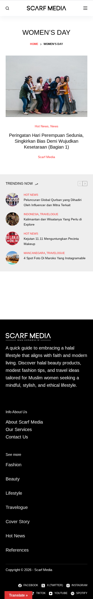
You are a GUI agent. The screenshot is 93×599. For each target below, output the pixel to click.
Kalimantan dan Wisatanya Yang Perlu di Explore (53, 221)
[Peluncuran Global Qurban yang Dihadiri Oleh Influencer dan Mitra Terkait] (12, 199)
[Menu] (85, 8)
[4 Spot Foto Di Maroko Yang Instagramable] (12, 258)
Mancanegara (34, 253)
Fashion (13, 464)
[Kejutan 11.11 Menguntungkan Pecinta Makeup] (12, 238)
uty (17, 478)
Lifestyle (14, 493)
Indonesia (31, 214)
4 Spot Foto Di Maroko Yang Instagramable (55, 258)
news (54, 126)
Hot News (42, 126)
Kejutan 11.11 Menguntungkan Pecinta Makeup (51, 241)
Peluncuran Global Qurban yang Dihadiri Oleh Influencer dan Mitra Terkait (52, 202)
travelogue (49, 214)
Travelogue (17, 507)
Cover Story (18, 521)
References (17, 550)
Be (8, 478)
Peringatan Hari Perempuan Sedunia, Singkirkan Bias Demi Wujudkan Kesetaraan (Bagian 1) (46, 141)
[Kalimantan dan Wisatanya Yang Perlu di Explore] (12, 219)
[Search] (7, 8)
